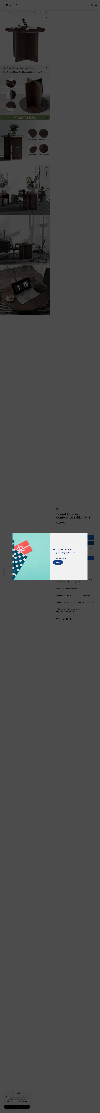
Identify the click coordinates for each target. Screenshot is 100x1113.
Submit (58, 562)
